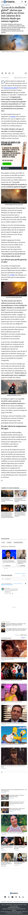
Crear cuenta (23, 573)
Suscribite (7, 163)
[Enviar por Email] (13, 73)
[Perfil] (14, 893)
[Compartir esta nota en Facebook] (2, 73)
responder (6, 593)
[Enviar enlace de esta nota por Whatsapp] (9, 73)
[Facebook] (5, 897)
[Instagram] (16, 897)
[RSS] (19, 897)
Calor (3, 542)
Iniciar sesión (17, 573)
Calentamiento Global (18, 542)
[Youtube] (12, 897)
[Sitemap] (23, 897)
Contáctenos (16, 901)
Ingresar (22, 1)
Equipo (25, 901)
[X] (8, 897)
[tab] (7, 584)
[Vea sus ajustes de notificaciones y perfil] (25, 1)
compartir (19, 593)
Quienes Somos (10, 901)
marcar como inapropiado (23, 594)
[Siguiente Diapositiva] (26, 558)
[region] (14, 604)
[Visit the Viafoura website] (24, 635)
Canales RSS (3, 901)
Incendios (9, 542)
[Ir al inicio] (9, 1)
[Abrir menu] (2, 2)
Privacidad (21, 901)
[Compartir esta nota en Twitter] (6, 73)
